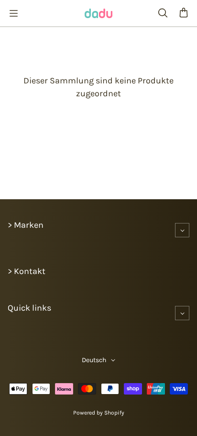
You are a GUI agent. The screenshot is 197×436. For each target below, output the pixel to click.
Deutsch (94, 360)
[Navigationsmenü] (13, 13)
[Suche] (162, 13)
